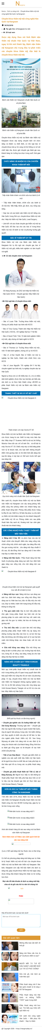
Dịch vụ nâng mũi (13, 11)
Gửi (21, 930)
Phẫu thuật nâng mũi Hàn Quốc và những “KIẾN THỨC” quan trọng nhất (29, 997)
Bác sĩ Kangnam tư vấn (21, 29)
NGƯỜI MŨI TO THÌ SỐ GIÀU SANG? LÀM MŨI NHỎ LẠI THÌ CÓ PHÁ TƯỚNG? (29, 966)
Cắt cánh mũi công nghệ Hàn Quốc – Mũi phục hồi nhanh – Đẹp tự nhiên (29, 1018)
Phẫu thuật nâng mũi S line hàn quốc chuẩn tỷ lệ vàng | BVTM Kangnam (29, 987)
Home (4, 11)
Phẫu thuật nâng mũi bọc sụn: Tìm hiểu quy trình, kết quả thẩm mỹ (29, 1008)
